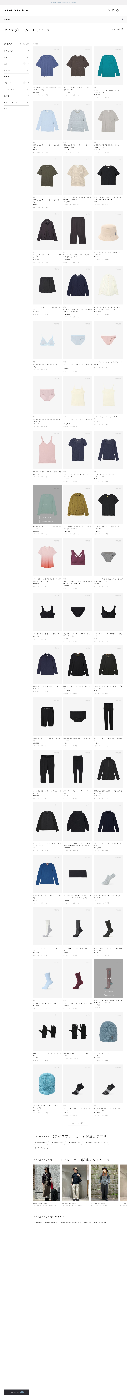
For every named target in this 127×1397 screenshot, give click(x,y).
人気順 (108, 37)
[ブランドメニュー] (122, 19)
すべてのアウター (41, 1143)
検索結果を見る (16, 1392)
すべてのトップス (58, 1143)
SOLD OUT (47, 505)
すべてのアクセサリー (42, 1148)
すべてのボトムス (75, 1143)
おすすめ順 (116, 29)
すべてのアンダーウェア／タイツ (97, 1143)
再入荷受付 (48, 517)
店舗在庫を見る (48, 521)
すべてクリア (24, 44)
